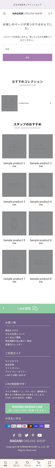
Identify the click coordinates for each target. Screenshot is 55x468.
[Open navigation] (5, 13)
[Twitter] (26, 435)
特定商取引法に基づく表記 (18, 340)
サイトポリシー (13, 368)
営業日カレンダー (14, 344)
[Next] (50, 103)
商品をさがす (11, 330)
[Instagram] (19, 435)
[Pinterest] (33, 435)
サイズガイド (11, 361)
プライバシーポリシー (16, 371)
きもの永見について (15, 333)
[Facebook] (14, 435)
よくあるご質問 (13, 337)
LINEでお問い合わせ (15, 375)
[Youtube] (40, 435)
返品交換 (9, 364)
